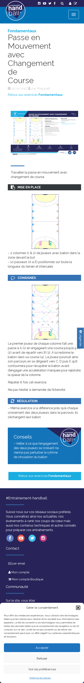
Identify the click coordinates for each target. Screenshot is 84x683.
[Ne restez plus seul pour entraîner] (15, 11)
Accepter (42, 648)
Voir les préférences (42, 669)
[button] (78, 608)
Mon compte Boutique (27, 579)
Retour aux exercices (35, 95)
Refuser (42, 658)
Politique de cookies (40, 678)
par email (18, 563)
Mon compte (20, 572)
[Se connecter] (70, 3)
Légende (80, 339)
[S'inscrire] (75, 3)
